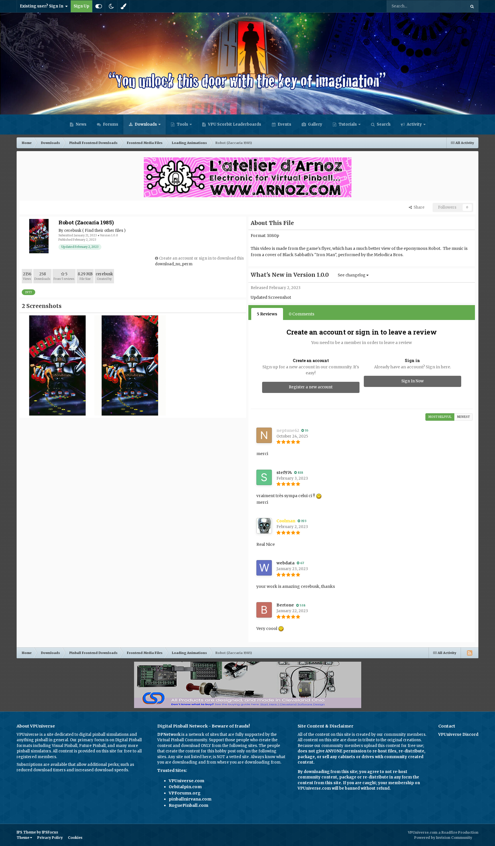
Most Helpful (439, 417)
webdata (285, 563)
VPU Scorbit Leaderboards (234, 124)
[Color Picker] (123, 6)
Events (284, 124)
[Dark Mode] (111, 6)
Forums (110, 124)
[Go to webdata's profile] (264, 568)
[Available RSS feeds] (469, 652)
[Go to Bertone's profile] (264, 610)
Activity (414, 124)
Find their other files (104, 230)
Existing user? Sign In (42, 6)
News (81, 124)
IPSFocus (50, 832)
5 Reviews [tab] (267, 314)
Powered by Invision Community (443, 837)
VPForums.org (185, 793)
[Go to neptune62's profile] (264, 435)
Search (383, 124)
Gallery (314, 124)
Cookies (75, 837)
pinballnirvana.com (190, 799)
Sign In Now (412, 381)
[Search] (472, 6)
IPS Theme (26, 832)
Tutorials (347, 124)
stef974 (284, 472)
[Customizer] (99, 6)
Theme (23, 837)
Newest (463, 417)
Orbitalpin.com (185, 786)
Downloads (145, 124)
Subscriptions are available (42, 764)
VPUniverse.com (186, 780)
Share (418, 207)
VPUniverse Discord (458, 734)
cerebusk (72, 230)
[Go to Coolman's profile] (264, 525)
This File (450, 6)
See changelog (352, 275)
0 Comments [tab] (301, 314)
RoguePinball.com (188, 805)
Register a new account (311, 387)
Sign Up (81, 6)
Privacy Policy (50, 837)
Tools (182, 124)
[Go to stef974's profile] (264, 477)
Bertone (285, 605)
